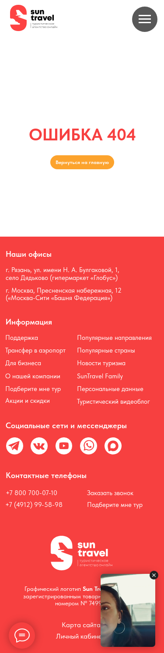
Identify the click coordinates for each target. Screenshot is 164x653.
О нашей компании (32, 376)
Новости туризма (101, 363)
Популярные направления (114, 338)
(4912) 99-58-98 (37, 505)
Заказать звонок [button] (110, 493)
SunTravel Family (100, 376)
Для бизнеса (23, 363)
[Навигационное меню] (145, 19)
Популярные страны (106, 350)
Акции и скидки (27, 401)
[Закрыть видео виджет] (154, 575)
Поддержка (21, 338)
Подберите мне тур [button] (33, 389)
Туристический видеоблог (113, 401)
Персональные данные (110, 389)
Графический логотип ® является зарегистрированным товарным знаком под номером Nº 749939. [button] (82, 596)
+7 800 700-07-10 (31, 493)
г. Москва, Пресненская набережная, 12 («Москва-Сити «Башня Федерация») (64, 294)
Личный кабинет (80, 636)
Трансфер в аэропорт (35, 350)
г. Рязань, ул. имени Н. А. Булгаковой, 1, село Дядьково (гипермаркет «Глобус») (62, 274)
